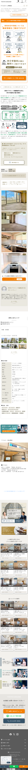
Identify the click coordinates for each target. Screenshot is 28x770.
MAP (12, 322)
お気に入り (18, 2)
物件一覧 (23, 759)
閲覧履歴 (22, 2)
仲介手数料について (17, 759)
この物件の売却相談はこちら (18, 14)
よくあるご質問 (13, 725)
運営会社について (22, 725)
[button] (1, 452)
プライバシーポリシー (19, 761)
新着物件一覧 (5, 725)
